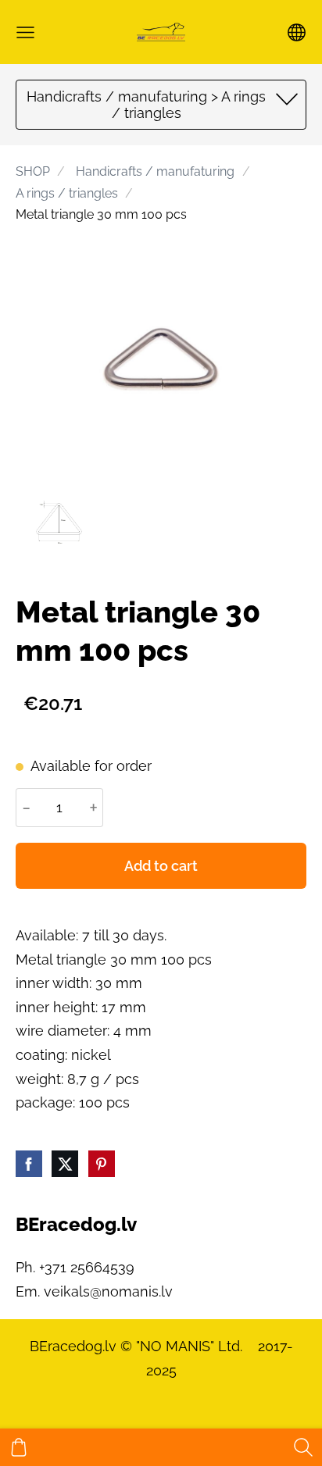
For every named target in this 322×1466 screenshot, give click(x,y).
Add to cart (161, 866)
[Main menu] (25, 32)
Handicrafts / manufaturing (155, 171)
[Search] (303, 1447)
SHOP (33, 171)
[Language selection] (296, 32)
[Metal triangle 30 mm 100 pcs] (59, 518)
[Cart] (19, 1447)
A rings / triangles (67, 193)
